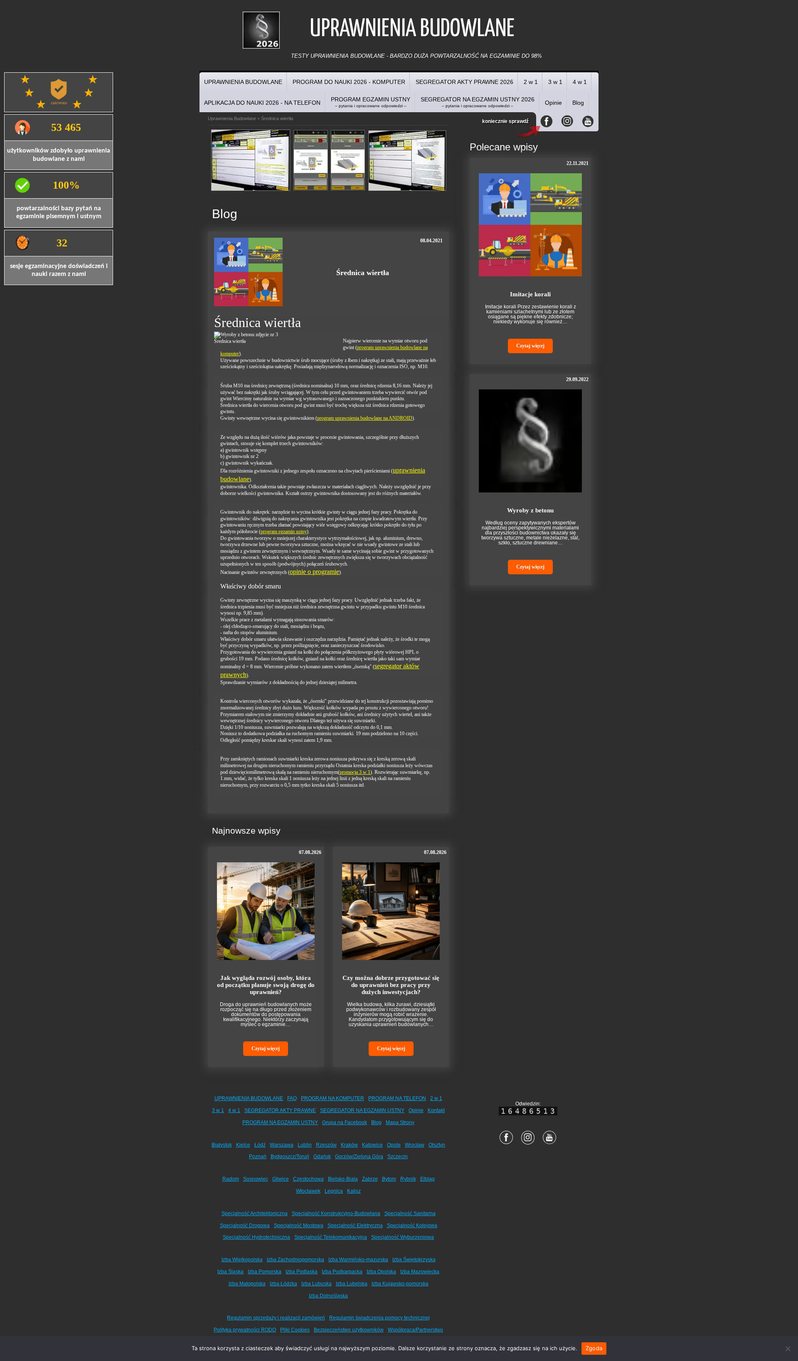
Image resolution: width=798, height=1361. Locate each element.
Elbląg (427, 1179)
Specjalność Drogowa (245, 1225)
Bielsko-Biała (343, 1179)
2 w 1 (531, 82)
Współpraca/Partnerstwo (415, 1330)
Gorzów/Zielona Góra (359, 1156)
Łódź (260, 1145)
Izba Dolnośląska (328, 1296)
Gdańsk (322, 1156)
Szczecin (397, 1156)
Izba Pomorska (264, 1272)
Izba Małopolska (247, 1284)
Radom (230, 1179)
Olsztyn (437, 1145)
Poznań (257, 1156)
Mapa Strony (400, 1122)
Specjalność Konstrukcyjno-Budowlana (336, 1213)
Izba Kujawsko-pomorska (400, 1284)
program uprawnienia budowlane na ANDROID (364, 418)
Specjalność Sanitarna (410, 1213)
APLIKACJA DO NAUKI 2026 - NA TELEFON (262, 102)
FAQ (292, 1098)
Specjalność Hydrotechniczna (256, 1237)
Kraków (349, 1145)
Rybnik (408, 1179)
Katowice (372, 1145)
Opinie (553, 102)
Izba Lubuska (316, 1284)
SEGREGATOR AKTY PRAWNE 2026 (464, 82)
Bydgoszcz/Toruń (290, 1156)
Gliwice (280, 1179)
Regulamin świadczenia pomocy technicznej (379, 1318)
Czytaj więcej (265, 1048)
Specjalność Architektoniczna (255, 1213)
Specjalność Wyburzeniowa (402, 1237)
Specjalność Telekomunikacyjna (330, 1237)
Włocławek (308, 1191)
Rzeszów (326, 1145)
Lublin (305, 1145)
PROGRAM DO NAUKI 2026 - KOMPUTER (349, 82)
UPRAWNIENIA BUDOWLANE (243, 82)
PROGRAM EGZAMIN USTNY (370, 102)
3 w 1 (555, 82)
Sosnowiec (255, 1179)
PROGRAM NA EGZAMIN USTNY (280, 1122)
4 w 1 (580, 82)
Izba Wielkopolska (242, 1260)
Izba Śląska (230, 1272)
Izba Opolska (381, 1272)
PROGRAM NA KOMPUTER (332, 1098)
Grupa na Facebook (344, 1122)
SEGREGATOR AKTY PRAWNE (280, 1110)
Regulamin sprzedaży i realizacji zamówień (276, 1318)
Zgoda (594, 1348)
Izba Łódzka (283, 1284)
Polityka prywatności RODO (245, 1330)
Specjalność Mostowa (298, 1225)
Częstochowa (308, 1179)
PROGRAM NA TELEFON (397, 1098)
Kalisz (354, 1191)
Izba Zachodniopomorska (295, 1260)
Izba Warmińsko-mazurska (358, 1260)
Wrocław (414, 1145)
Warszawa (281, 1145)
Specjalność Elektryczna (355, 1225)
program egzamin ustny (284, 531)
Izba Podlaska (302, 1272)
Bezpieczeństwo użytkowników (349, 1330)
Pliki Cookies (295, 1330)
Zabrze (370, 1179)
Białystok (222, 1145)
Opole (394, 1145)
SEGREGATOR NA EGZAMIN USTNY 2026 (477, 102)
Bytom (389, 1179)
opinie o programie (314, 571)
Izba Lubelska (351, 1284)
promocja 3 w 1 (355, 772)
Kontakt (436, 1110)
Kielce (243, 1145)
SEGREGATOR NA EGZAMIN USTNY (362, 1110)
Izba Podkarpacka (342, 1272)
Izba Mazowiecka (419, 1272)
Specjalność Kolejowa (412, 1225)
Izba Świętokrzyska (414, 1260)
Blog (578, 102)
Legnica (334, 1191)
